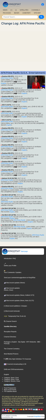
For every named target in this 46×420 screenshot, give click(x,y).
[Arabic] (39, 409)
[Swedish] (13, 409)
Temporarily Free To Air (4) (17, 316)
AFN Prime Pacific (7, 78)
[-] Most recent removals (12, 311)
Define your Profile (10, 265)
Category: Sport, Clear (11, 378)
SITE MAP (37, 13)
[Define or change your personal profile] (42, 4)
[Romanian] (8, 411)
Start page (24, 251)
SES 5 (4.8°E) (6, 105)
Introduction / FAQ (10, 258)
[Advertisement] (23, 48)
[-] (16, 10)
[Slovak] (31, 409)
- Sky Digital (21, 342)
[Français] (6, 409)
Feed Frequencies (10, 388)
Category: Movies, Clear (12, 381)
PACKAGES (7, 13)
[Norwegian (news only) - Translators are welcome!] (16, 409)
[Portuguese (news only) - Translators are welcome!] (18, 409)
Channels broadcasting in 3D (16, 364)
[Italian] (24, 409)
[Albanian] (13, 411)
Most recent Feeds (10, 390)
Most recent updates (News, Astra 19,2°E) (20, 300)
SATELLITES (24, 10)
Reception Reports (10, 331)
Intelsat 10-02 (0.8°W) (9, 178)
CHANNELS (36, 10)
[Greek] (34, 409)
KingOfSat (37, 416)
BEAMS (16, 13)
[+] (11, 10)
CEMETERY (26, 13)
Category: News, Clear (11, 379)
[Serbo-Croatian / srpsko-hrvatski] (6, 411)
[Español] (21, 409)
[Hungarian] (11, 411)
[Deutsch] (11, 409)
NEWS (5, 10)
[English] (3, 409)
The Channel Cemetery (12, 349)
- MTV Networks (30, 342)
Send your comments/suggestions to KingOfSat (19, 277)
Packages (7, 342)
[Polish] (26, 409)
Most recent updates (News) (15, 283)
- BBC (38, 342)
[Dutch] (8, 409)
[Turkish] (42, 409)
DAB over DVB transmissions (13, 369)
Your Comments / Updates (12, 272)
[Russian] (3, 411)
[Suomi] (36, 409)
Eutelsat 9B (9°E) (8, 76)
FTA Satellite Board (10, 391)
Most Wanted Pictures (11, 354)
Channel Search (11, 321)
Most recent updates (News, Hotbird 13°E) (20, 295)
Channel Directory (10, 337)
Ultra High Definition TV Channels (19, 359)
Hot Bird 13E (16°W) (9, 195)
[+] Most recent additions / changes (15, 306)
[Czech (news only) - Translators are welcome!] (29, 409)
